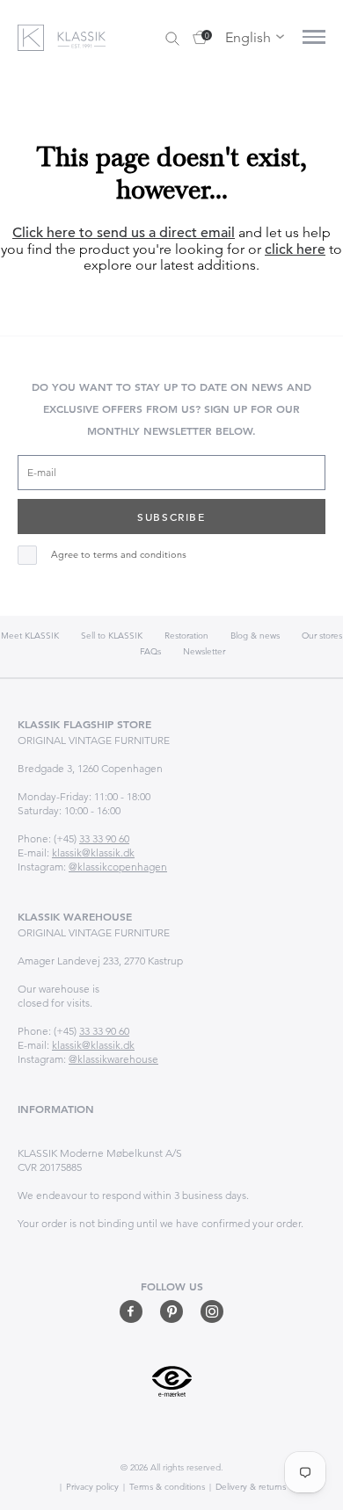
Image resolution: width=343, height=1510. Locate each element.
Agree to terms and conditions (118, 554)
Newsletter (204, 651)
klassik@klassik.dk (93, 852)
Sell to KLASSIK (111, 635)
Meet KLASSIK (30, 635)
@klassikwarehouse (113, 1059)
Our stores (322, 635)
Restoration (186, 635)
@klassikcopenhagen (118, 866)
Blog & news (255, 635)
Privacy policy (91, 1486)
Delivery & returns (249, 1486)
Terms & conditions (166, 1486)
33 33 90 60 (104, 838)
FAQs (150, 651)
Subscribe (171, 516)
